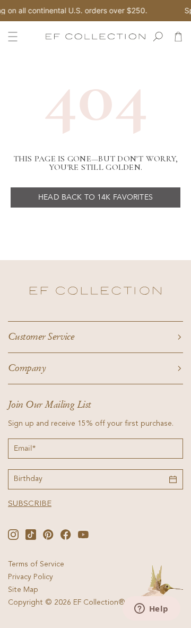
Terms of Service (36, 565)
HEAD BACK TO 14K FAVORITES (95, 197)
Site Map (23, 590)
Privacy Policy (30, 577)
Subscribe (29, 504)
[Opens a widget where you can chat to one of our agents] (151, 609)
